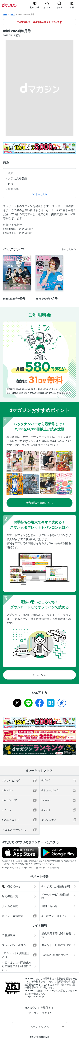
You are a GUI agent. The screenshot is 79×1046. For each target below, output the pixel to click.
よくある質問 (10, 906)
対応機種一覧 (10, 896)
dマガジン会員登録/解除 (56, 886)
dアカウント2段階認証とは (15, 955)
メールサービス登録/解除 (55, 896)
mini (13, 14)
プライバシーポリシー (15, 945)
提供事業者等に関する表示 (56, 935)
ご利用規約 (8, 935)
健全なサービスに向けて (56, 945)
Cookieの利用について (55, 954)
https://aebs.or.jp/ (35, 996)
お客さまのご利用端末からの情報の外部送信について (16, 966)
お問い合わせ (49, 906)
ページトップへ (39, 1026)
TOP (5, 14)
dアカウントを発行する (39, 1007)
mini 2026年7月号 (46, 298)
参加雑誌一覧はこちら (39, 502)
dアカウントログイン (54, 915)
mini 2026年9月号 (14, 298)
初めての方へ (15, 886)
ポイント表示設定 (12, 915)
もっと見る (67, 249)
